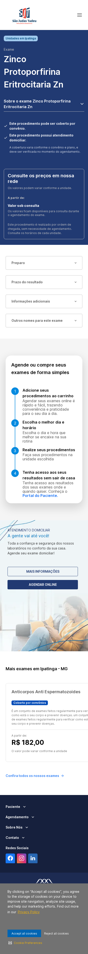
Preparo (18, 263)
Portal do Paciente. (40, 495)
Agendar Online (43, 585)
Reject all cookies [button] (56, 933)
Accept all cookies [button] (24, 933)
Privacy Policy (29, 912)
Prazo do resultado (27, 282)
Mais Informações (42, 571)
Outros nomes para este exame (37, 320)
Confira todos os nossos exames (32, 776)
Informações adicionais (30, 301)
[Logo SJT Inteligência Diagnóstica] (24, 15)
